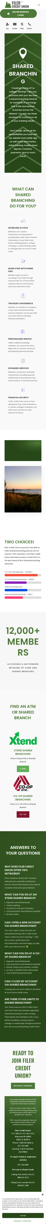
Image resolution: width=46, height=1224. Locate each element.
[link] (17, 4)
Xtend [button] (23, 769)
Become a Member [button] (23, 1086)
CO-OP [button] (23, 814)
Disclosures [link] (18, 1221)
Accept (23, 1215)
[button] (43, 1194)
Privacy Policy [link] (27, 1221)
